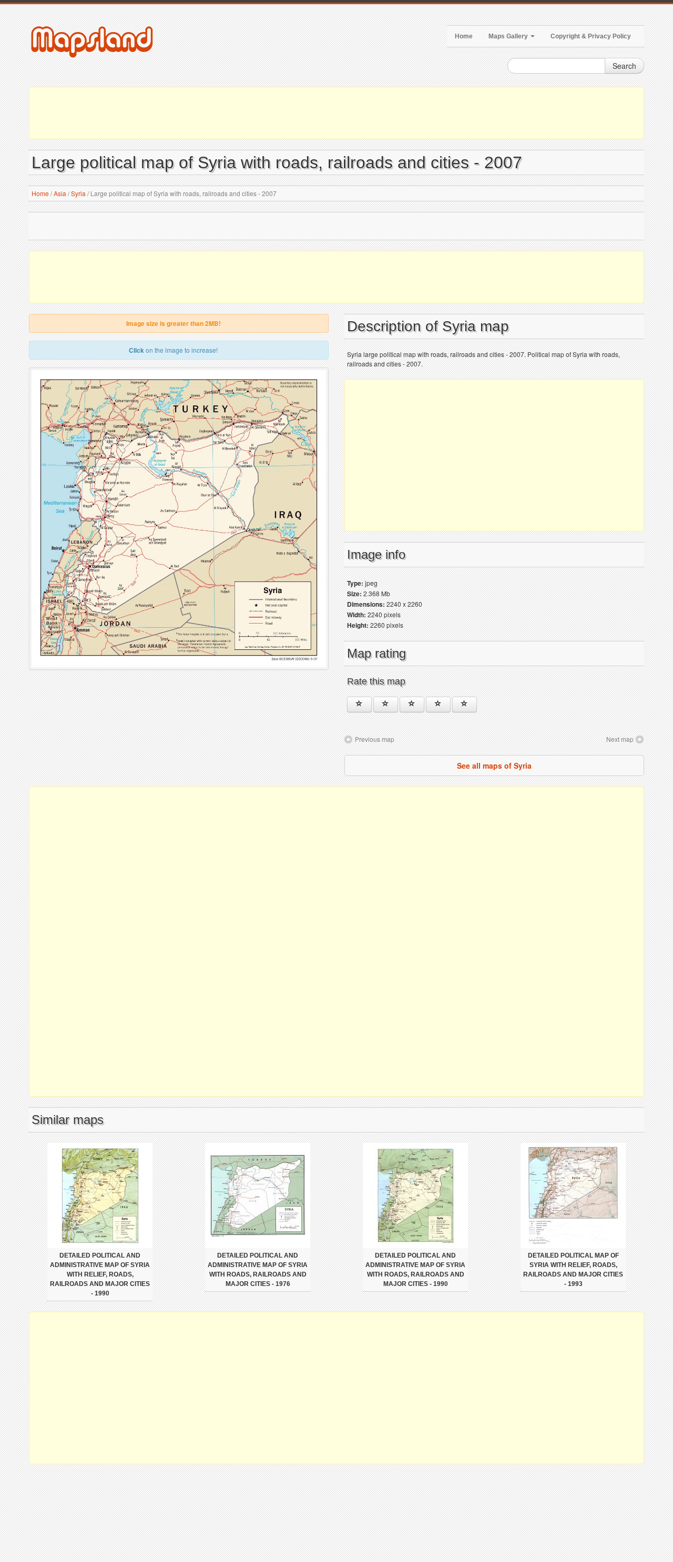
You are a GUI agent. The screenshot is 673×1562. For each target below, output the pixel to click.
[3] (412, 704)
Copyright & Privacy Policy (590, 36)
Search (624, 65)
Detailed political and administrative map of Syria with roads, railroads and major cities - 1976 (258, 1270)
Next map (620, 738)
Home (464, 36)
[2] (385, 704)
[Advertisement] (336, 113)
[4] (438, 704)
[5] (464, 704)
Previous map (374, 738)
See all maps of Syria (494, 765)
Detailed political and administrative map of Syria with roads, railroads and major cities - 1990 (415, 1270)
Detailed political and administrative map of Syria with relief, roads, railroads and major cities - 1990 (100, 1274)
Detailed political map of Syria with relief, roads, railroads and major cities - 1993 (573, 1270)
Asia (60, 193)
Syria (78, 193)
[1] (359, 704)
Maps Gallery (508, 36)
